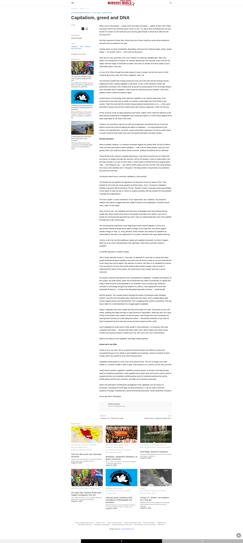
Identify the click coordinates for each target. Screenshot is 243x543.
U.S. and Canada (96, 12)
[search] (171, 3)
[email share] (86, 29)
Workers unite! (84, 8)
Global (142, 488)
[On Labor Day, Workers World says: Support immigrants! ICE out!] (82, 68)
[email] (202, 541)
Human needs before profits (80, 12)
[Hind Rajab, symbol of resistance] (156, 434)
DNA (81, 46)
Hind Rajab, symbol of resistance (154, 452)
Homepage (74, 8)
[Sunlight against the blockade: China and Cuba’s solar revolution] (82, 128)
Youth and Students (164, 447)
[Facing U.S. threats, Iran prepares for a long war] (156, 477)
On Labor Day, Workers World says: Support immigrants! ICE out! (81, 78)
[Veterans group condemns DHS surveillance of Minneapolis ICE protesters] (82, 97)
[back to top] (238, 535)
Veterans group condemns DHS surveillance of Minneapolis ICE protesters (82, 107)
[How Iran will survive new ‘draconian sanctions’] (87, 434)
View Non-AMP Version (127, 529)
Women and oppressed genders (81, 449)
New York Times (76, 48)
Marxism (88, 46)
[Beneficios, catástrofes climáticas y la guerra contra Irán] (121, 434)
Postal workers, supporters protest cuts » (157, 418)
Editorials (109, 447)
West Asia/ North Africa (79, 447)
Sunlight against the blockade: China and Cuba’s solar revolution (81, 138)
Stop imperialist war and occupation (83, 444)
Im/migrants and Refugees (80, 488)
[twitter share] (83, 28)
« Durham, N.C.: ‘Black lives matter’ (112, 418)
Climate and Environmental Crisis (117, 444)
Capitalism (74, 46)
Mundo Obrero (118, 447)
